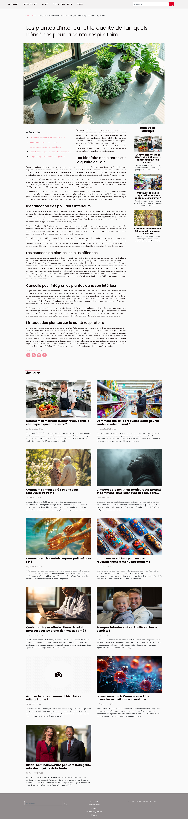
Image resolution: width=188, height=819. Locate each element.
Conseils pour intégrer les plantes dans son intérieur (50, 151)
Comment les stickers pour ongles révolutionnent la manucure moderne (123, 560)
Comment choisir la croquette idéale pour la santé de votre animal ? (148, 195)
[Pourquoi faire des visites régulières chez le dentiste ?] (129, 605)
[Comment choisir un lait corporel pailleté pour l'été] (58, 536)
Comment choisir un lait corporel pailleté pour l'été (58, 560)
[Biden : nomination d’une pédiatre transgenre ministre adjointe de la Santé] (58, 743)
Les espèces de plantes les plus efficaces (45, 147)
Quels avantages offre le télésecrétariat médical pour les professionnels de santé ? (56, 629)
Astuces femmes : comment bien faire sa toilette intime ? (54, 697)
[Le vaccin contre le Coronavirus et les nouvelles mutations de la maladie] (129, 674)
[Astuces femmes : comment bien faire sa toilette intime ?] (58, 674)
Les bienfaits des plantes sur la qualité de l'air (47, 137)
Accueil (26, 15)
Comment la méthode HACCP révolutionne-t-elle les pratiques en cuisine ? (148, 158)
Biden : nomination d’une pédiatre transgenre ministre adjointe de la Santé (58, 766)
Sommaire (34, 132)
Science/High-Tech (62, 4)
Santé (45, 4)
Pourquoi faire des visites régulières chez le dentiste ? (127, 629)
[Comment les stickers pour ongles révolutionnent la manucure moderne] (129, 536)
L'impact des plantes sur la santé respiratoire (47, 156)
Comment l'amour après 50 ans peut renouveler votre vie (147, 231)
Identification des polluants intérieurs (44, 142)
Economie (13, 4)
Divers (80, 4)
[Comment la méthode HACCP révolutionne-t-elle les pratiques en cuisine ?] (148, 144)
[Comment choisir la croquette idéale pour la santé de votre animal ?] (148, 182)
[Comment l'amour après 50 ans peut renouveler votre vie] (148, 218)
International (30, 4)
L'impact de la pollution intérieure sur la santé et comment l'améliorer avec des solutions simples (129, 493)
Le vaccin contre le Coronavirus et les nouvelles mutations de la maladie (123, 697)
